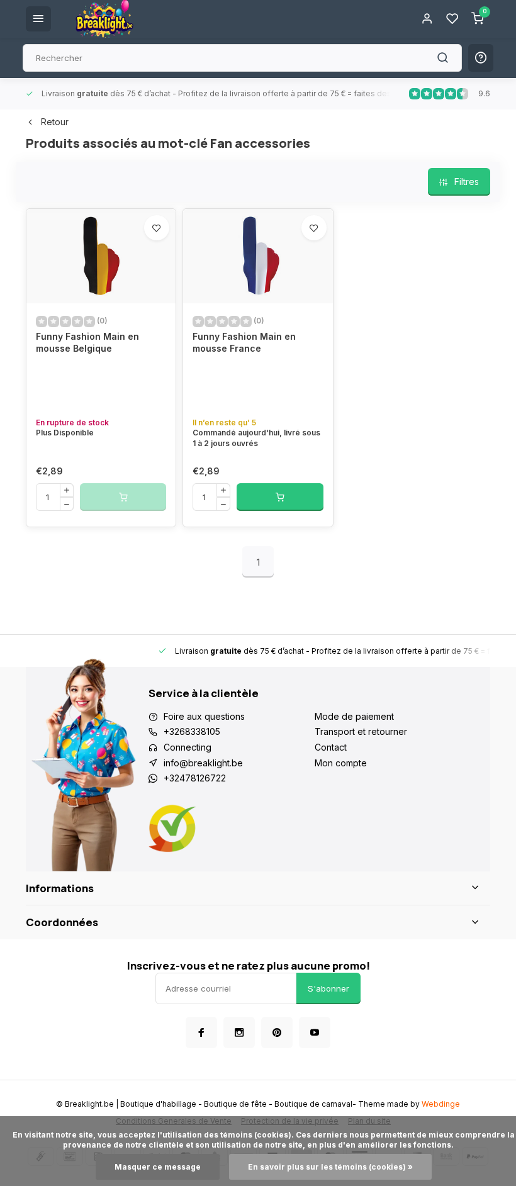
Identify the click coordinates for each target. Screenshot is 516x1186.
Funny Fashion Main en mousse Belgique (87, 342)
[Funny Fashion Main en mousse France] (257, 256)
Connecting (187, 747)
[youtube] (314, 1032)
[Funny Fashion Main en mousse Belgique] (101, 256)
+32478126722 (195, 778)
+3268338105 (192, 731)
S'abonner (328, 988)
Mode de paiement (354, 716)
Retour (55, 121)
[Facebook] (201, 1032)
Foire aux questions (204, 716)
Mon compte (341, 763)
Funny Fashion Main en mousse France (244, 342)
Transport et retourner (361, 731)
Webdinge (441, 1104)
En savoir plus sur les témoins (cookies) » (330, 1167)
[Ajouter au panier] (280, 497)
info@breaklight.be (203, 763)
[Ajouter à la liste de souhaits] (156, 227)
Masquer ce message (158, 1167)
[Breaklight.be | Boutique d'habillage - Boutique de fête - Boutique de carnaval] (104, 19)
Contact (331, 747)
